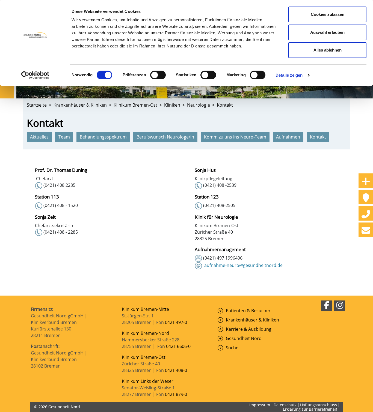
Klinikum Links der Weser (147, 381)
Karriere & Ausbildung (248, 329)
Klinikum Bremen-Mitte (145, 309)
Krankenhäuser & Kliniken (252, 320)
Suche (232, 348)
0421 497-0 (176, 322)
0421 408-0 (176, 370)
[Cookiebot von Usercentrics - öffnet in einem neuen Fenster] (35, 75)
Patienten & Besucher (248, 311)
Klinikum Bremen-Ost (143, 357)
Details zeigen (289, 75)
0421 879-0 (176, 394)
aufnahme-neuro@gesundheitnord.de (243, 265)
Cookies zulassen (327, 14)
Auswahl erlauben (327, 32)
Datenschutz (285, 404)
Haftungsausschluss (318, 404)
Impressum (259, 404)
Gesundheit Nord (244, 338)
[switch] (158, 75)
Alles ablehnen (327, 50)
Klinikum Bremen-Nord (145, 333)
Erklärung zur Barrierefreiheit (310, 409)
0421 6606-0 (178, 346)
